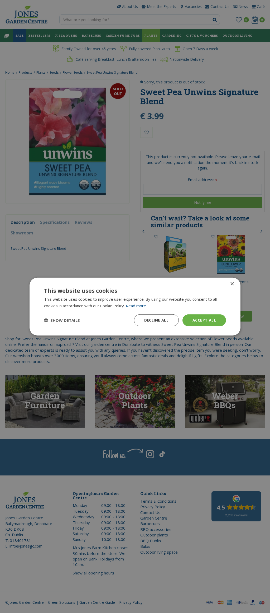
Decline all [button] (156, 320)
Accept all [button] (204, 320)
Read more (136, 305)
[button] (62, 320)
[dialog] (135, 307)
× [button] (232, 284)
